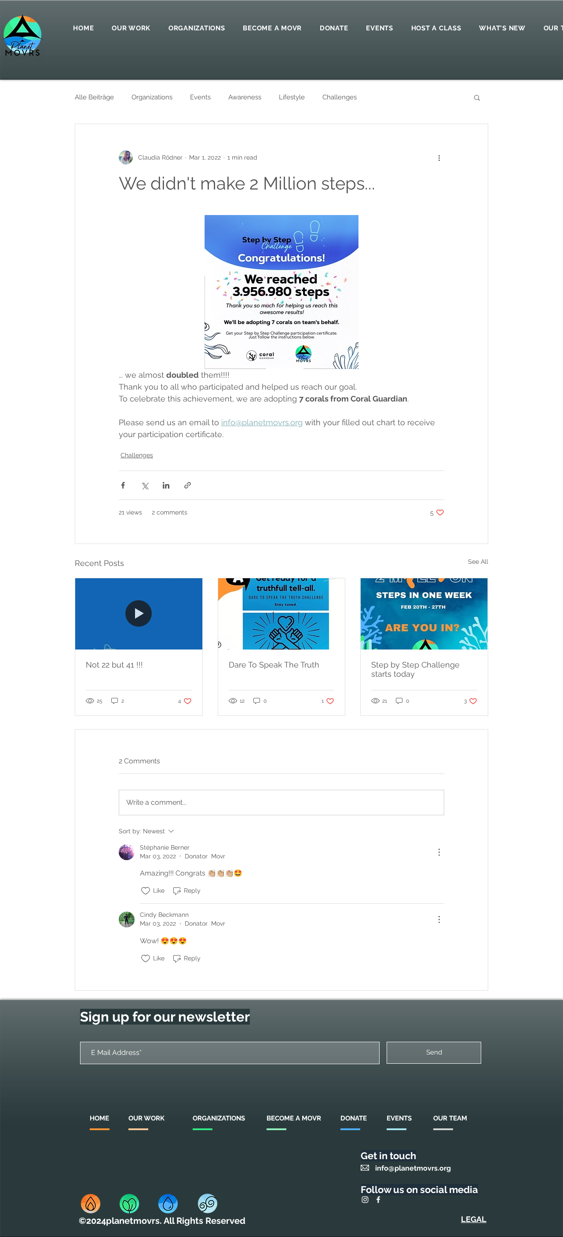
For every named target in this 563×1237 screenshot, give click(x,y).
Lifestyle (292, 97)
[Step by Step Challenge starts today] (424, 614)
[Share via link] (187, 485)
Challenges (339, 97)
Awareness (244, 97)
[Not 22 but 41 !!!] (138, 614)
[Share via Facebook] (123, 485)
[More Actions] (439, 852)
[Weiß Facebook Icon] (378, 1199)
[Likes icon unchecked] (145, 891)
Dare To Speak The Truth (274, 664)
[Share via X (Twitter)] (144, 485)
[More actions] (439, 157)
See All (478, 561)
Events (200, 97)
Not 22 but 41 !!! (114, 664)
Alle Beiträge (94, 97)
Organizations (152, 97)
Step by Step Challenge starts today (415, 669)
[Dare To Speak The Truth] (281, 614)
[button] (477, 97)
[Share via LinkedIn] (166, 485)
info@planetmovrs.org (413, 1168)
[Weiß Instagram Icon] (365, 1199)
